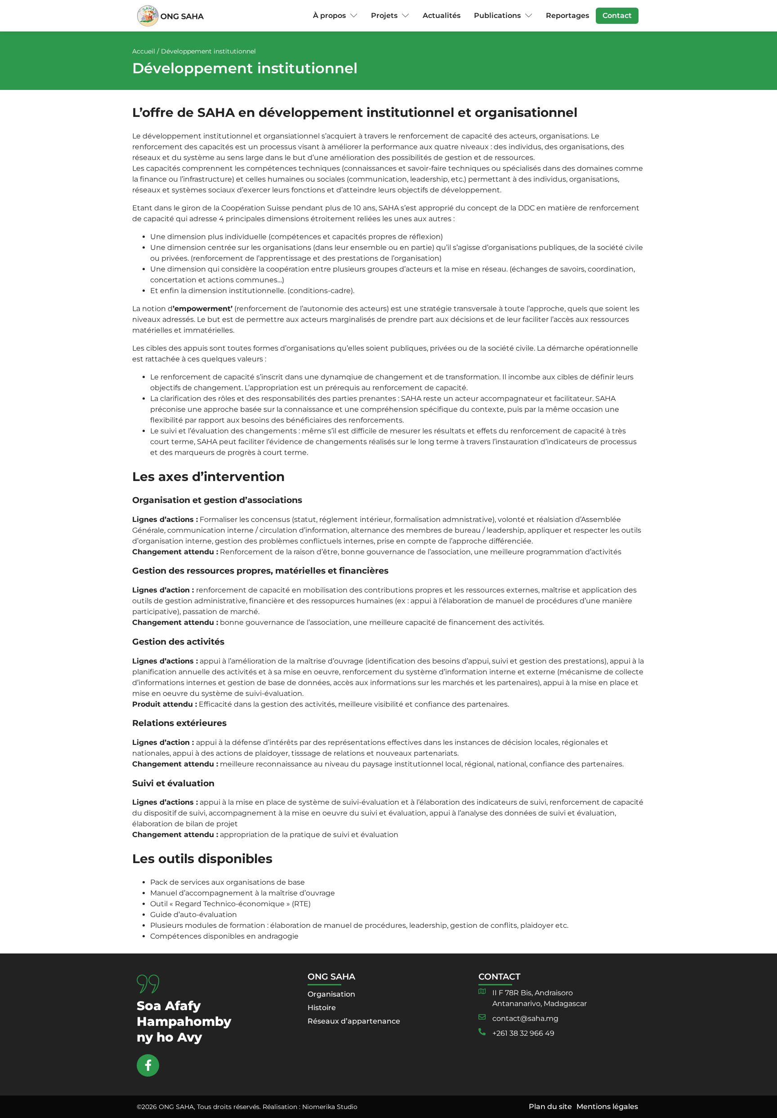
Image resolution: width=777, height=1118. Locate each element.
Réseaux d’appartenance (354, 1021)
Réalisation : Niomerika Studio (310, 1107)
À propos (329, 15)
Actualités (441, 15)
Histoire (322, 1007)
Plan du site (550, 1106)
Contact (617, 15)
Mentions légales (607, 1106)
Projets (384, 15)
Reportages (567, 15)
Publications (497, 15)
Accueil (143, 51)
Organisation (331, 994)
